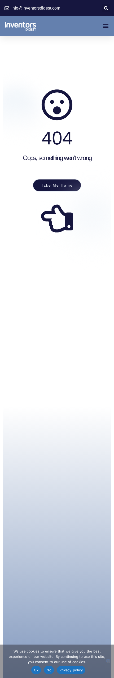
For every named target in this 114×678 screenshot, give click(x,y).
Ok (36, 670)
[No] (108, 661)
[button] (106, 8)
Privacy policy (71, 670)
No (48, 670)
